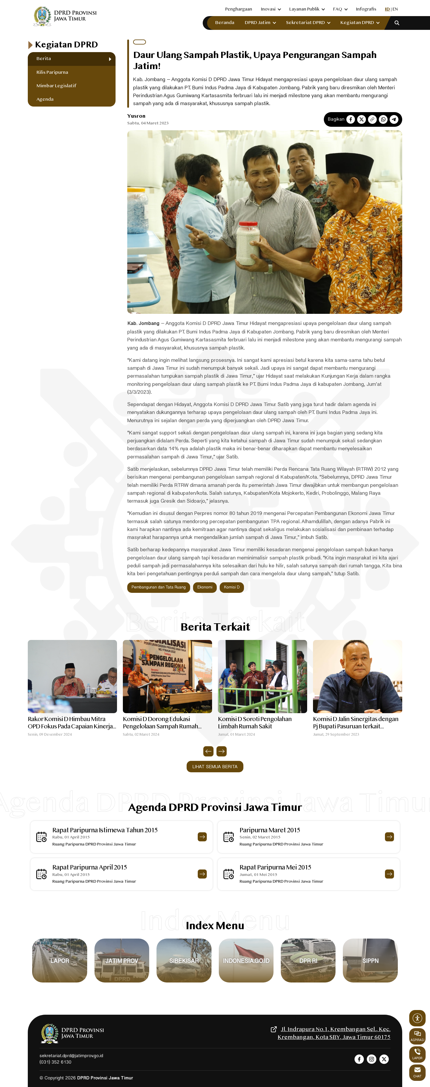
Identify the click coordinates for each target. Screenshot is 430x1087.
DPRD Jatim (258, 22)
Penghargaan (238, 9)
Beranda (224, 22)
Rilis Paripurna (52, 72)
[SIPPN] (370, 982)
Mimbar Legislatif (56, 86)
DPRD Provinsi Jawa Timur (105, 1078)
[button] (208, 751)
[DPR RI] (308, 982)
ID (387, 9)
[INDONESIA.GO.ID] (246, 982)
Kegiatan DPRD (357, 22)
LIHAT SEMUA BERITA (215, 767)
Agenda (45, 99)
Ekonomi (204, 587)
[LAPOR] (59, 982)
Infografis (366, 9)
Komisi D (232, 587)
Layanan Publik (304, 9)
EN (395, 9)
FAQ (337, 9)
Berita (44, 58)
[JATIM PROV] (121, 982)
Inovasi (268, 9)
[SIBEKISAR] (183, 982)
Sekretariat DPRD (305, 22)
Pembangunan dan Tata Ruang (159, 587)
